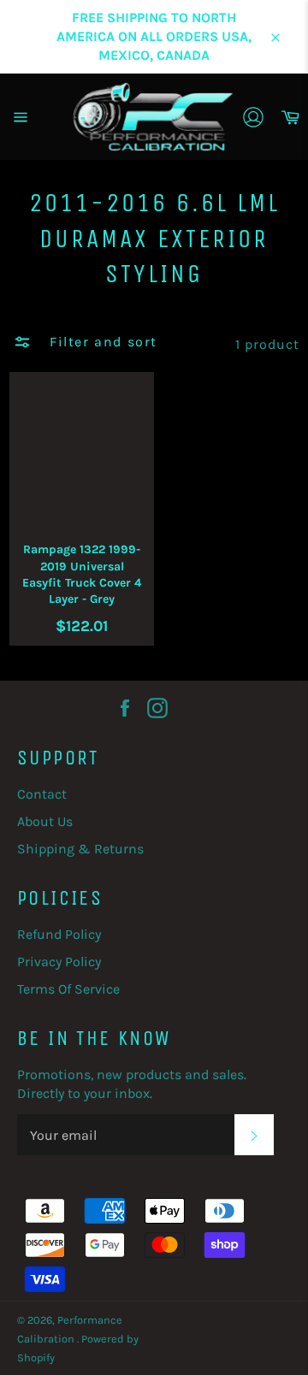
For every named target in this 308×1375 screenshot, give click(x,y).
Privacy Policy (59, 961)
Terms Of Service (68, 989)
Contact (42, 794)
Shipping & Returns (80, 849)
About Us (45, 821)
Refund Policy (59, 934)
